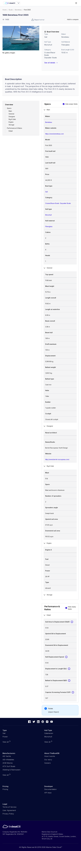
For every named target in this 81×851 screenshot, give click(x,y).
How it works (49, 756)
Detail (11, 131)
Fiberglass (48, 226)
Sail (45, 37)
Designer (12, 116)
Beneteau (18, 10)
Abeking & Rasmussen (11, 770)
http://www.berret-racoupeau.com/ (57, 459)
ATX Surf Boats (9, 766)
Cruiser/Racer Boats (52, 203)
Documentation (50, 789)
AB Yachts (7, 756)
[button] (21, 38)
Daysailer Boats (50, 58)
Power (5, 737)
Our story (48, 760)
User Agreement (9, 810)
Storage (11, 125)
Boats (11, 10)
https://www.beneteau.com (54, 134)
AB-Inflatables (8, 760)
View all (6, 742)
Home (5, 10)
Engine (11, 122)
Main (10, 111)
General (11, 114)
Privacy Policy (8, 814)
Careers (47, 763)
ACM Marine (8, 763)
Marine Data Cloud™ (54, 847)
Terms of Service (9, 807)
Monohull (48, 45)
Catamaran (48, 733)
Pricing (5, 789)
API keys (47, 793)
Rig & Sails (12, 119)
